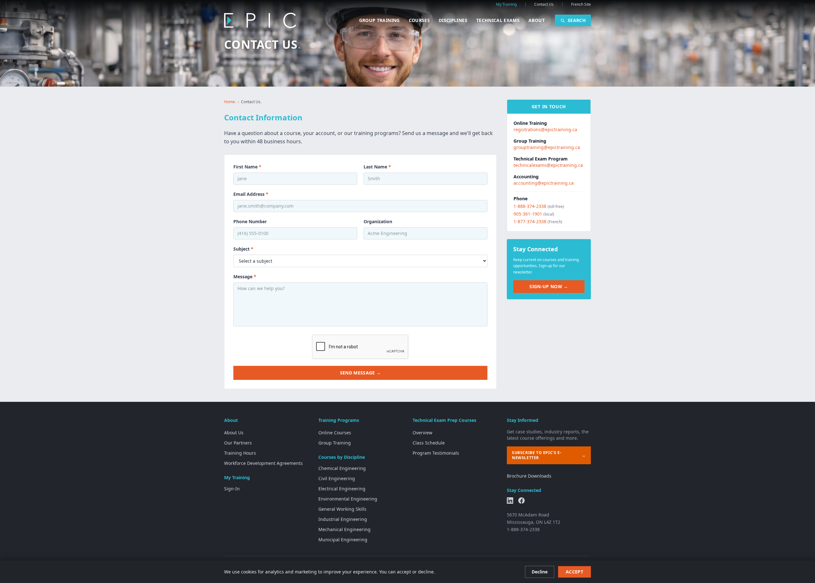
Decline (540, 572)
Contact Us (544, 4)
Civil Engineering (336, 478)
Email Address (250, 194)
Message (244, 277)
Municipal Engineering (342, 540)
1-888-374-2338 (530, 206)
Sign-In (232, 489)
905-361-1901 (528, 214)
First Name (247, 167)
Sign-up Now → (548, 286)
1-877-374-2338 (530, 221)
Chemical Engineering (342, 468)
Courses (419, 20)
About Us (234, 433)
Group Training (379, 20)
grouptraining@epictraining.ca (547, 147)
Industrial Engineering (342, 519)
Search (577, 20)
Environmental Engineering (347, 499)
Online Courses (334, 433)
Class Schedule (429, 443)
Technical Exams (498, 20)
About (536, 20)
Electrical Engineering (341, 489)
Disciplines (453, 20)
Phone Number (250, 221)
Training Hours (240, 453)
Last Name (377, 167)
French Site (581, 4)
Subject (243, 249)
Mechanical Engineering (344, 529)
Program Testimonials (436, 453)
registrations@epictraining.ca (545, 129)
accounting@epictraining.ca (544, 183)
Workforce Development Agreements (263, 463)
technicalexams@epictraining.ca (548, 165)
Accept (574, 572)
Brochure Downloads (529, 476)
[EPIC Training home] (260, 20)
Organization (378, 221)
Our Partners (238, 443)
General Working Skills (342, 509)
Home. (230, 101)
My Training (506, 4)
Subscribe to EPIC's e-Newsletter (549, 455)
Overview (422, 433)
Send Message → (360, 373)
